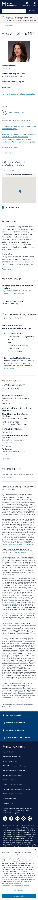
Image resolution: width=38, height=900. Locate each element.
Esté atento (9, 17)
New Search (8, 25)
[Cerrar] (35, 849)
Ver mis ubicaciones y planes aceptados (18, 94)
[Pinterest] (23, 818)
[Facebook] (11, 818)
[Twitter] (5, 818)
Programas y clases (10, 147)
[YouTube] (17, 818)
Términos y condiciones (11, 780)
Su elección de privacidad (12, 775)
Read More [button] (6, 269)
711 (3, 511)
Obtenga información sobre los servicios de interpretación (18, 543)
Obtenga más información (13, 293)
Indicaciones (9, 365)
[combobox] (14, 11)
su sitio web (22, 514)
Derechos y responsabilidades (14, 784)
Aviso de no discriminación (12, 756)
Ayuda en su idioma (10, 761)
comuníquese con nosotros (17, 552)
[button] (20, 191)
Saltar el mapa (8, 170)
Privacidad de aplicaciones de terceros (17, 789)
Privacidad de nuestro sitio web (14, 766)
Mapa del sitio (8, 803)
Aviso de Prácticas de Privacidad (14, 770)
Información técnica (10, 798)
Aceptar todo (19, 896)
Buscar (32, 11)
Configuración (19, 890)
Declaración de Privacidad (20, 885)
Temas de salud (8, 153)
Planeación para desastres (12, 794)
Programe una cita (16, 112)
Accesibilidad (8, 752)
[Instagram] (29, 818)
